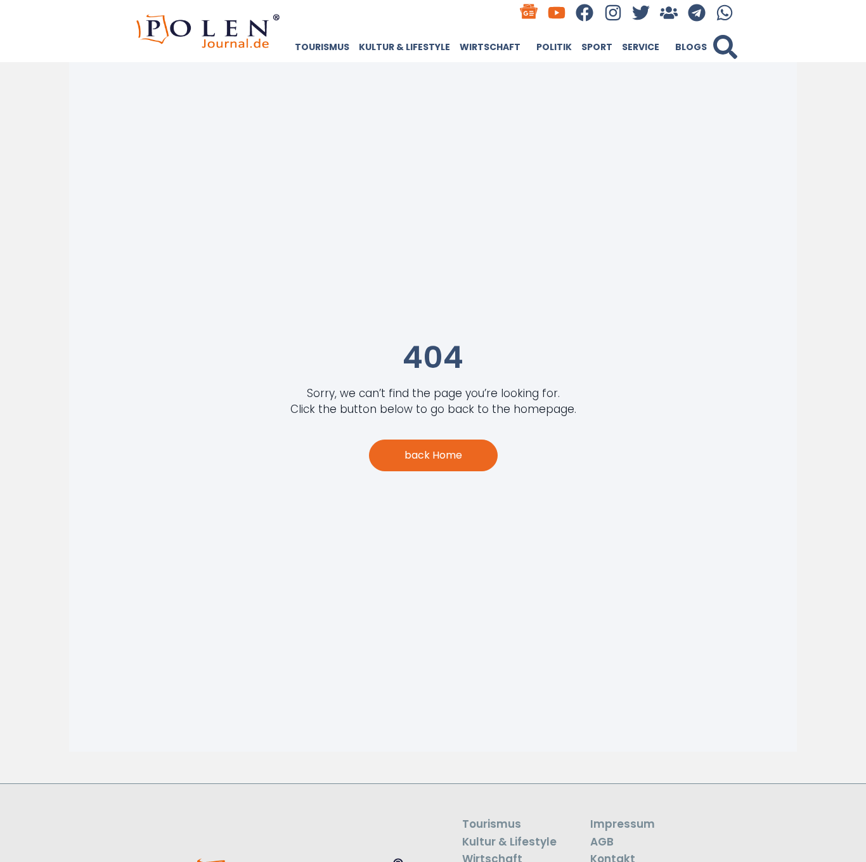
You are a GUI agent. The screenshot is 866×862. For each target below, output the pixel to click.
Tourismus (322, 47)
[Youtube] (557, 12)
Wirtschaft (490, 47)
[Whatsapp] (725, 12)
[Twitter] (640, 12)
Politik (554, 47)
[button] (725, 47)
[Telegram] (697, 12)
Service (640, 47)
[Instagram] (612, 12)
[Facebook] (584, 12)
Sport (596, 47)
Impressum (622, 824)
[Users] (668, 12)
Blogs (691, 47)
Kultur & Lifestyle (404, 47)
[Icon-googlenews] (529, 12)
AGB (602, 841)
